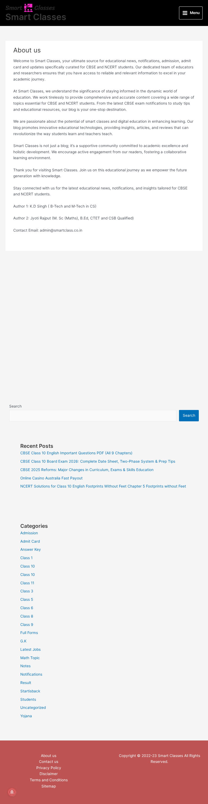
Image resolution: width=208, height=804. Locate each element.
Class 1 (26, 558)
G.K (23, 641)
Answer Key (30, 549)
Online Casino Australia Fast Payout (51, 478)
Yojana (26, 716)
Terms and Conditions (49, 780)
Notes (25, 666)
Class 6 (26, 608)
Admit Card (30, 541)
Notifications (31, 674)
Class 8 (26, 616)
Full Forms (29, 632)
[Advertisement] (104, 312)
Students (28, 699)
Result (25, 682)
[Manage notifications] (12, 792)
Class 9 (26, 624)
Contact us (48, 761)
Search (15, 406)
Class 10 (27, 566)
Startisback (30, 691)
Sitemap (48, 786)
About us (48, 755)
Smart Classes (35, 17)
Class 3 (26, 591)
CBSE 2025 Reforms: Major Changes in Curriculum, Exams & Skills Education (87, 470)
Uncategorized (33, 707)
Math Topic (30, 658)
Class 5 (26, 599)
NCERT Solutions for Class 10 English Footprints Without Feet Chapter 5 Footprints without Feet (103, 486)
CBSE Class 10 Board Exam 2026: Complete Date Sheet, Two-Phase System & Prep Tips (97, 461)
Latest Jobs (30, 649)
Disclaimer (49, 774)
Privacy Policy (48, 768)
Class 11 (27, 583)
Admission (29, 533)
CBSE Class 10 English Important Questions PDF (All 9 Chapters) (76, 453)
